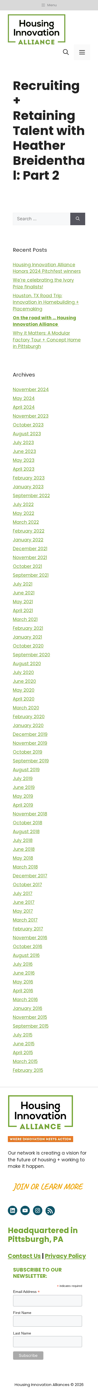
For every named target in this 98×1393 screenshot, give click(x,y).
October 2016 (27, 946)
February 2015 (28, 1070)
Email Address (26, 1291)
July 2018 (23, 840)
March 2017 (25, 920)
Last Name (22, 1333)
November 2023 (31, 416)
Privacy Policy (65, 1256)
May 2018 (23, 858)
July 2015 (22, 1035)
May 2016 (23, 982)
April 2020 (23, 699)
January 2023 (28, 487)
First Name (22, 1313)
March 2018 (25, 867)
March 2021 (25, 619)
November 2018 (30, 814)
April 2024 (24, 407)
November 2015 (30, 1017)
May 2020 (23, 690)
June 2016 (24, 973)
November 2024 (31, 389)
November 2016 (30, 938)
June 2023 (24, 451)
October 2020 (28, 646)
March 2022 (26, 522)
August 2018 (26, 831)
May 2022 (23, 513)
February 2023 (29, 478)
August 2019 (26, 770)
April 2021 (23, 610)
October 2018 (27, 823)
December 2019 (30, 734)
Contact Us (24, 1256)
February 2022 (28, 531)
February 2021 (28, 628)
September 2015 (31, 1026)
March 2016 (25, 999)
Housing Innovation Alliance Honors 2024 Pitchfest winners (47, 268)
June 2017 (23, 902)
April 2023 (23, 469)
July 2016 (23, 964)
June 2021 (23, 593)
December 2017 (30, 876)
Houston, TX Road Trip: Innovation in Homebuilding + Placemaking (46, 302)
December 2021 (30, 549)
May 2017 (23, 911)
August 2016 (26, 955)
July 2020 (23, 672)
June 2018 (24, 849)
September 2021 (31, 575)
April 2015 (23, 1052)
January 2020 (28, 725)
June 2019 (24, 787)
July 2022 (23, 504)
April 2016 (23, 991)
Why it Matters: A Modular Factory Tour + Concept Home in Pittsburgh (47, 339)
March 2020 (26, 708)
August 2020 (27, 663)
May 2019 (23, 796)
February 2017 (28, 929)
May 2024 (24, 398)
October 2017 (27, 885)
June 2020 (24, 681)
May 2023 (23, 460)
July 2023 (23, 442)
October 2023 (28, 425)
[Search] (77, 219)
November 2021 (30, 557)
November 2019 (30, 743)
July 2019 (23, 778)
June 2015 (23, 1044)
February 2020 (29, 717)
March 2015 (25, 1061)
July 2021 (22, 584)
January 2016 (27, 1008)
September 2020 (31, 655)
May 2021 (23, 602)
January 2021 (27, 637)
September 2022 (31, 496)
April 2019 (23, 805)
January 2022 (28, 540)
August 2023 (27, 434)
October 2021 (27, 566)
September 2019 (31, 761)
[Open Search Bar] (66, 52)
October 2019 (27, 752)
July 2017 (22, 893)
